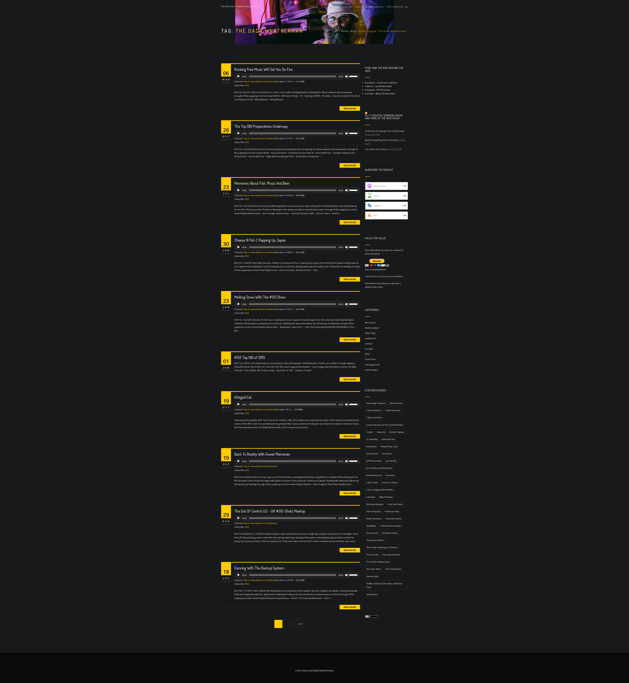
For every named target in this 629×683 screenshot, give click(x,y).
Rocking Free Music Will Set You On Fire (263, 69)
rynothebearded (383, 86)
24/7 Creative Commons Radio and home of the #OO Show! (384, 117)
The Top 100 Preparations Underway (261, 126)
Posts (359, 7)
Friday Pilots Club (389, 446)
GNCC (368, 354)
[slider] (353, 76)
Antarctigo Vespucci (376, 403)
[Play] (238, 76)
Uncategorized (372, 364)
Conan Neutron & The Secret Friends (384, 424)
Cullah (369, 432)
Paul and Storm (395, 504)
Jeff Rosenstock (374, 460)
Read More (350, 108)
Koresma (390, 475)
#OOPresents (383, 89)
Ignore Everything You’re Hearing (381, 140)
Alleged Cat (243, 397)
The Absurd (372, 533)
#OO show (370, 322)
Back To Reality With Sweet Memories (262, 454)
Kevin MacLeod (374, 475)
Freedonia (371, 446)
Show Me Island (393, 518)
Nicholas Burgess (375, 504)
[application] (297, 76)
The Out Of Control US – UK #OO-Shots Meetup (269, 511)
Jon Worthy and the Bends (379, 468)
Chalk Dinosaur (392, 410)
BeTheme (329, 670)
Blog (353, 31)
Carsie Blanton (373, 410)
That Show (370, 359)
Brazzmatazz (396, 403)
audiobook (370, 338)
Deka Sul (381, 432)
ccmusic (369, 343)
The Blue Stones (390, 533)
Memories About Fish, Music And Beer (262, 183)
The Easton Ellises (375, 540)
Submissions (375, 7)
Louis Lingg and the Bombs (379, 489)
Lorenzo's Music (390, 482)
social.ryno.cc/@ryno (387, 82)
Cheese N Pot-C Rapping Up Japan (260, 240)
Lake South (372, 482)
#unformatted (372, 327)
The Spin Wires (373, 569)
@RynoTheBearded (385, 93)
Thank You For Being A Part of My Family (384, 131)
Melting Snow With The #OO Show (260, 297)
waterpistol (372, 594)
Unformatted (371, 369)
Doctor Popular (397, 432)
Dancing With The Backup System (259, 567)
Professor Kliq (392, 511)
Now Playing (344, 7)
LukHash (370, 497)
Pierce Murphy (373, 511)
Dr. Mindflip (372, 439)
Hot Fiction (387, 453)
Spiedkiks (371, 525)
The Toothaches (393, 569)
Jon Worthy (391, 460)
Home (344, 31)
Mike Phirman (386, 497)
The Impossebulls (391, 554)
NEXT (300, 623)
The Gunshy (372, 554)
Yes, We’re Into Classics (376, 149)
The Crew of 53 (397, 7)
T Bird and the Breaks (390, 525)
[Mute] (346, 76)
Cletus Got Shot (374, 417)
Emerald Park (388, 439)
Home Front (372, 453)
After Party (370, 333)
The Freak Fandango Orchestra (382, 547)
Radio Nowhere (374, 518)
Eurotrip (369, 348)
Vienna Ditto (372, 576)
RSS (247, 85)
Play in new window (253, 81)
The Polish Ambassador (378, 561)
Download (270, 81)
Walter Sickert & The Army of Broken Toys (384, 585)
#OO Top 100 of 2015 (249, 357)
